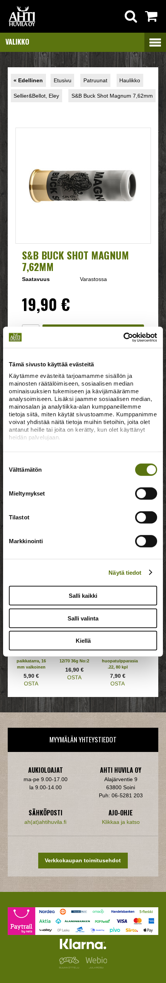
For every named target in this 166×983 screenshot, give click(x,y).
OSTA (31, 683)
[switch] (146, 493)
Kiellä (83, 640)
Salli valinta (83, 618)
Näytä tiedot (124, 572)
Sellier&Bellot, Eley (36, 96)
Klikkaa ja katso (121, 822)
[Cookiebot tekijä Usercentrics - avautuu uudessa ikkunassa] (123, 337)
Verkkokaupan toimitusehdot (83, 860)
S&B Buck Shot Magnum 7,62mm (112, 96)
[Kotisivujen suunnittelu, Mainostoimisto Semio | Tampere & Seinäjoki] (70, 966)
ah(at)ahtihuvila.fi (45, 822)
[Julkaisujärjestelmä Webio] (94, 966)
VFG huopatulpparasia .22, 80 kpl (120, 660)
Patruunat (95, 80)
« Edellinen (28, 80)
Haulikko (129, 80)
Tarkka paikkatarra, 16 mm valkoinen (31, 660)
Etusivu (62, 80)
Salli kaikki (83, 595)
